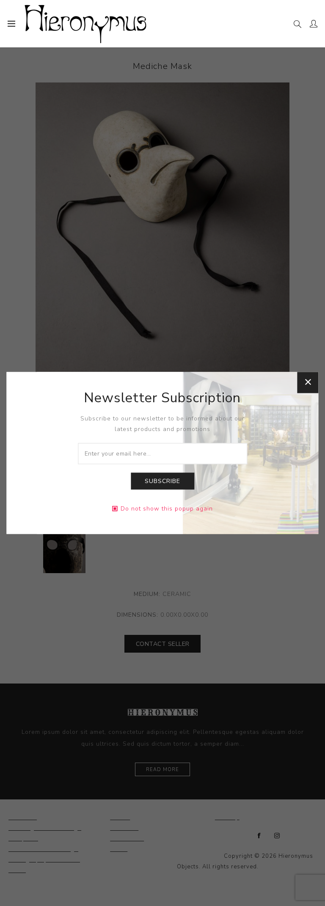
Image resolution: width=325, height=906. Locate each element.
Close (308, 382)
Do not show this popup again (167, 509)
